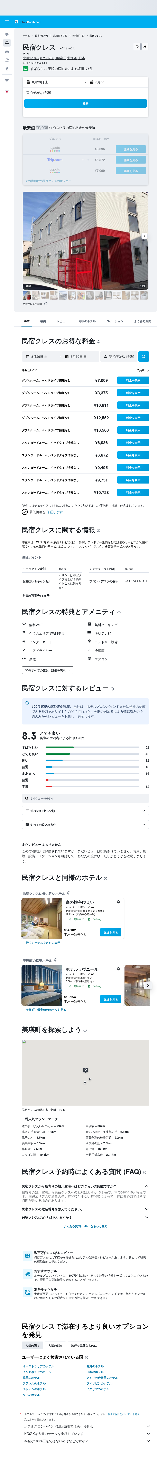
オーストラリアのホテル (38, 1366)
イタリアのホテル (97, 1389)
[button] (6, 21)
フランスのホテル (34, 1383)
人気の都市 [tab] (55, 1345)
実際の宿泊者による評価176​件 (70, 68)
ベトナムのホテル (34, 1389)
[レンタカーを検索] (7, 51)
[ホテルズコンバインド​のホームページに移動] (27, 21)
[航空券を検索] (7, 34)
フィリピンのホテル (99, 1383)
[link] (43, 942)
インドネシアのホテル (37, 1372)
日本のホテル (95, 1372)
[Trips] (7, 80)
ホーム (26, 35)
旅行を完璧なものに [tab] (84, 1345)
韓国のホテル (31, 1377)
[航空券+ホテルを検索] (7, 60)
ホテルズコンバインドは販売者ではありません (58, 1426)
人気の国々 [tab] (32, 1345)
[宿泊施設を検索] (7, 43)
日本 (37, 35)
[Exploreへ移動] (7, 69)
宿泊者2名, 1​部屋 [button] (38, 92)
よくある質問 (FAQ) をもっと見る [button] (86, 1226)
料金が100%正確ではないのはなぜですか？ (56, 1441)
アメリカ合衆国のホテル (102, 1377)
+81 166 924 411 (35, 62)
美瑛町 (76, 35)
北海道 (57, 35)
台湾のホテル (95, 1366)
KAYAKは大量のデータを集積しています (54, 1433)
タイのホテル (31, 1395)
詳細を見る (111, 932)
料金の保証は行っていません (124, 1414)
